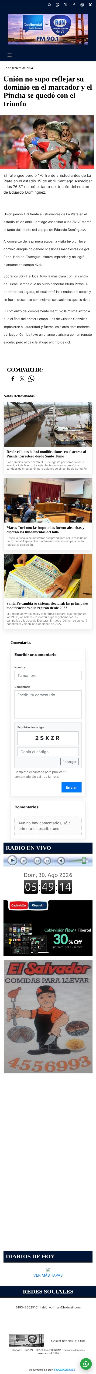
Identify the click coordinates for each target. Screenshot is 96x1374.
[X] (66, 5)
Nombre (19, 667)
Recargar (69, 762)
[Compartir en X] (22, 379)
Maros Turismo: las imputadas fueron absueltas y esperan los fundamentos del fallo (45, 530)
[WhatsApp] (58, 5)
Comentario (22, 687)
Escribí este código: (31, 727)
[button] (49, 5)
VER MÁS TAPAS (48, 1275)
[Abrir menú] (9, 55)
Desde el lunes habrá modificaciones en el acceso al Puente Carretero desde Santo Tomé (46, 454)
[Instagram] (82, 5)
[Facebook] (74, 5)
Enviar (71, 787)
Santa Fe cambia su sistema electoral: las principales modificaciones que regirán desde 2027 (47, 605)
